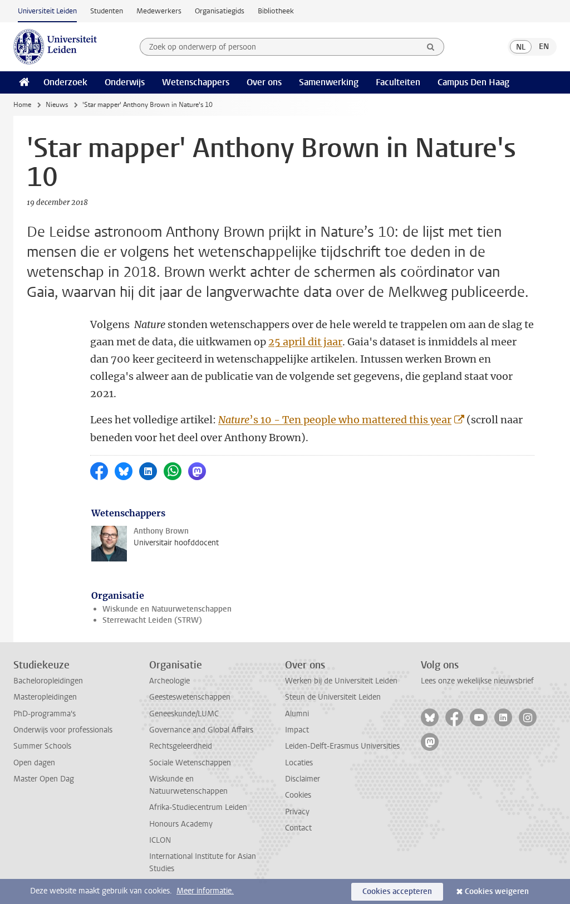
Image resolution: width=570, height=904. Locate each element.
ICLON (160, 840)
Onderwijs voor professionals (62, 730)
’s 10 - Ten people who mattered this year (334, 419)
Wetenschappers (195, 82)
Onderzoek (65, 82)
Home (22, 104)
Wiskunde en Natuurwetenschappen (167, 609)
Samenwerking (328, 82)
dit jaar (325, 341)
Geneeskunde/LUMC (184, 713)
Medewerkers (158, 11)
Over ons (264, 82)
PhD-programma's (44, 713)
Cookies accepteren (397, 891)
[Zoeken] (430, 47)
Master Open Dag (43, 779)
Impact (297, 730)
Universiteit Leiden (47, 11)
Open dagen (34, 763)
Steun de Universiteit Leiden (333, 697)
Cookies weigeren (497, 891)
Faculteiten (398, 82)
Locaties (299, 763)
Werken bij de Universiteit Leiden (341, 681)
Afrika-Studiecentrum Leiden (198, 807)
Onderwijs (125, 82)
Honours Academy (181, 824)
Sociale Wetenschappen (190, 763)
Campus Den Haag (473, 82)
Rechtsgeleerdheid (180, 746)
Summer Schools (42, 746)
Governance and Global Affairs (201, 730)
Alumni (297, 713)
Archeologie (169, 681)
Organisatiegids (219, 11)
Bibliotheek (276, 11)
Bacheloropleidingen (48, 681)
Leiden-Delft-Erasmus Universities (342, 746)
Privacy (297, 812)
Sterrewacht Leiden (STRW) (152, 620)
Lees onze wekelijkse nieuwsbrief (477, 681)
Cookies (298, 795)
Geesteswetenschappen (189, 697)
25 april (288, 341)
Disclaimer (302, 779)
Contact (298, 828)
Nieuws (57, 104)
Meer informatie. (205, 891)
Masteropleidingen (45, 697)
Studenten (106, 11)
